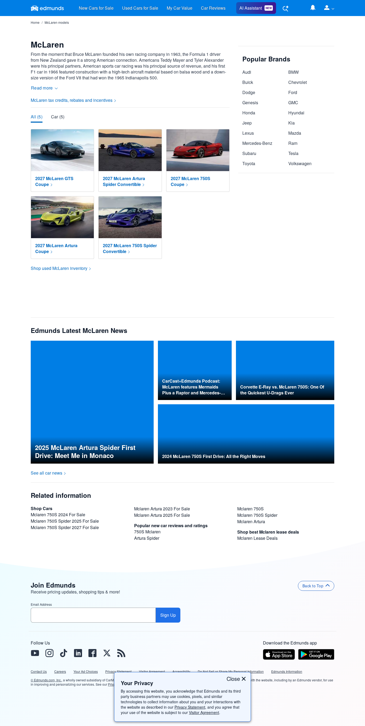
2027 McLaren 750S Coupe (190, 181)
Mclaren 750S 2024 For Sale (58, 514)
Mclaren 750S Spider (257, 515)
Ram (292, 143)
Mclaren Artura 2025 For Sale (162, 515)
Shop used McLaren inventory (59, 268)
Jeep (247, 123)
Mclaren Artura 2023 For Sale (162, 509)
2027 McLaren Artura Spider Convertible (124, 181)
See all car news (46, 473)
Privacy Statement (189, 707)
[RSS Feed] (121, 653)
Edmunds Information (286, 671)
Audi (246, 72)
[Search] (285, 8)
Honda (248, 113)
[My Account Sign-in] (327, 8)
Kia (291, 123)
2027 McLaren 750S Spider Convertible (130, 248)
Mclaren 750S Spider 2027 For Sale (65, 527)
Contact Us (39, 671)
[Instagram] (49, 653)
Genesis (250, 102)
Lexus (248, 133)
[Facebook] (92, 653)
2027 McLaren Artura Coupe (56, 248)
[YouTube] (35, 653)
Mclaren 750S (250, 509)
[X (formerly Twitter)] (107, 653)
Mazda (294, 133)
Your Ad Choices (85, 671)
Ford (292, 92)
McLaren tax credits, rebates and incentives (71, 100)
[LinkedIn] (78, 653)
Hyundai (296, 113)
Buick (247, 82)
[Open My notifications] (313, 8)
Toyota (248, 163)
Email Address (41, 604)
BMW (293, 72)
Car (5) (58, 117)
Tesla (293, 153)
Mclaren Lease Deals (257, 538)
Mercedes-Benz (257, 143)
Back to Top (312, 585)
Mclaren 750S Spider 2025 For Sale (65, 521)
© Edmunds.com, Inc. (46, 680)
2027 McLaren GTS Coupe (54, 181)
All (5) (36, 117)
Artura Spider (146, 538)
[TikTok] (64, 653)
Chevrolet (297, 82)
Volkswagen (300, 163)
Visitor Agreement (204, 712)
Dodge (248, 92)
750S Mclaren (147, 532)
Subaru (249, 153)
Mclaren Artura (251, 521)
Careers (60, 671)
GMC (293, 102)
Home (35, 22)
